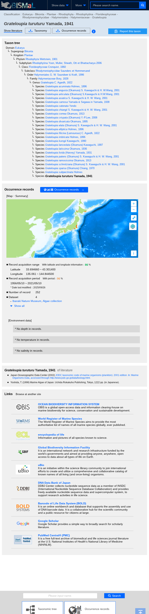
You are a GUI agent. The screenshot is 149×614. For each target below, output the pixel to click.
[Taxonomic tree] (42, 602)
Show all (19, 305)
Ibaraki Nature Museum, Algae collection (37, 301)
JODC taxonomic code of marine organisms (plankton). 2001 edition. (91, 375)
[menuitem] (59, 5)
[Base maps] (133, 226)
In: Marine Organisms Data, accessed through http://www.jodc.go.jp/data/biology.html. (75, 376)
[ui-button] (142, 5)
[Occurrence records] (90, 602)
